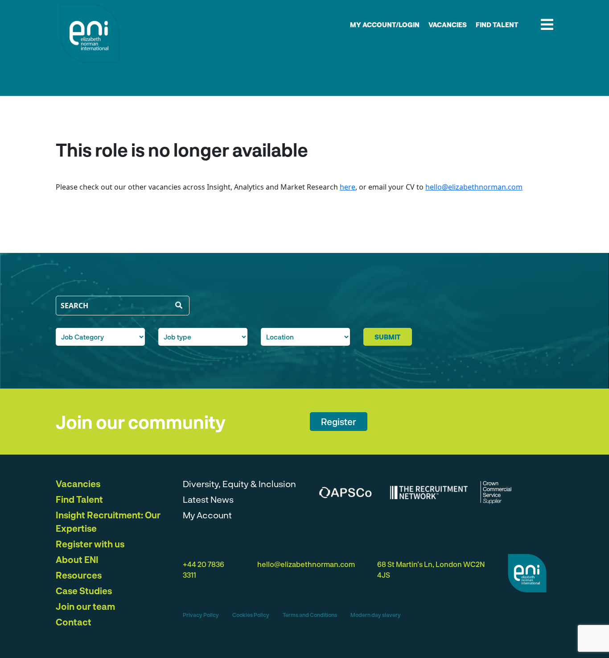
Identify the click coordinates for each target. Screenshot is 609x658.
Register (338, 421)
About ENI (77, 559)
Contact (73, 622)
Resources (79, 575)
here (347, 187)
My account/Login (385, 25)
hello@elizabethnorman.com (474, 187)
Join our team (85, 606)
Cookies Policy (250, 615)
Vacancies (447, 25)
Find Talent (497, 25)
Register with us (90, 543)
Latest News (208, 499)
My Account (207, 514)
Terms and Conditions (310, 615)
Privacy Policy (201, 615)
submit (387, 337)
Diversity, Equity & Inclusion (239, 483)
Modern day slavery (375, 615)
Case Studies (84, 590)
